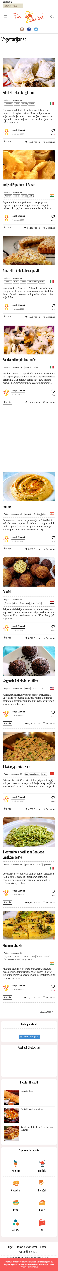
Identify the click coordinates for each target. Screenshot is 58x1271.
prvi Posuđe (34, 774)
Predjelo (16, 196)
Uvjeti (11, 1247)
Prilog (31, 196)
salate (36, 367)
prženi (24, 104)
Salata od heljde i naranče (19, 360)
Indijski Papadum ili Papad (19, 185)
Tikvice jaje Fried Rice (16, 767)
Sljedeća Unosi (45, 1012)
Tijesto (31, 104)
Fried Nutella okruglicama (19, 93)
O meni (43, 1247)
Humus (7, 507)
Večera (39, 957)
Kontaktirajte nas (28, 1251)
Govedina (15, 1190)
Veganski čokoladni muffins (20, 681)
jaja (26, 774)
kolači (16, 282)
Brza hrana (24, 603)
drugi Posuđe (36, 603)
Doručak (8, 282)
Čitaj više (7, 142)
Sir (42, 1229)
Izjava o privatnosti (27, 1247)
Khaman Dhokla (12, 946)
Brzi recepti (32, 282)
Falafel (7, 592)
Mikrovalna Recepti (12, 960)
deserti (17, 104)
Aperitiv (8, 196)
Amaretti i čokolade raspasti (21, 271)
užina (44, 514)
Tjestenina (47, 865)
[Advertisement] (29, 439)
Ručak (43, 774)
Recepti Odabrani (18, 130)
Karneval (8, 104)
